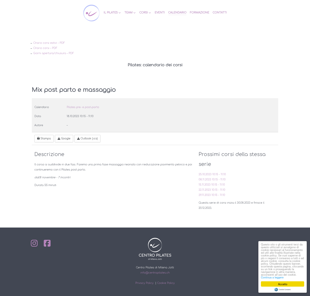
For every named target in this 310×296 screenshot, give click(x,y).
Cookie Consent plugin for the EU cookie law (282, 289)
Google (65, 138)
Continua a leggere (272, 277)
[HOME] (91, 13)
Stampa (45, 138)
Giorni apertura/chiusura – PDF (53, 53)
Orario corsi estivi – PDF (49, 43)
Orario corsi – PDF (45, 48)
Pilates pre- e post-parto (83, 107)
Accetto (282, 284)
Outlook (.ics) (89, 138)
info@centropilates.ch (155, 272)
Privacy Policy (144, 283)
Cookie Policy (166, 283)
